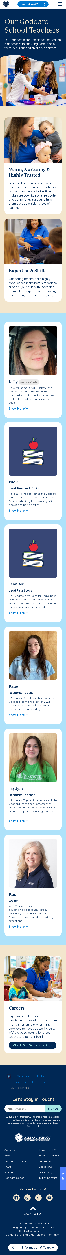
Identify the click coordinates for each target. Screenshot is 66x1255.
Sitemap (9, 1172)
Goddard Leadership (17, 1161)
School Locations (49, 1155)
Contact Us (45, 1166)
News (7, 1155)
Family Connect (48, 1161)
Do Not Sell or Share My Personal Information (33, 1234)
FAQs (7, 1166)
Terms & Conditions (42, 1227)
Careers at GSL (48, 1150)
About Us (10, 1150)
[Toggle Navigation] (60, 4)
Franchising (46, 1172)
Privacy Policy (17, 1227)
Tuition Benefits (48, 1178)
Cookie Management (31, 1231)
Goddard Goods (14, 1178)
